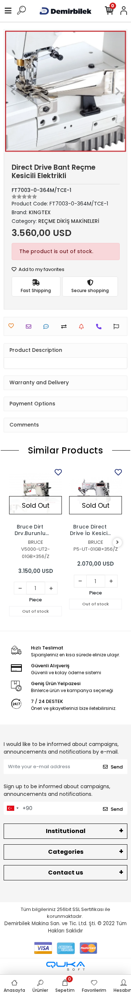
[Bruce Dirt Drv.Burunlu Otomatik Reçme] (35, 493)
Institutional (66, 831)
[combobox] (12, 808)
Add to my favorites (40, 269)
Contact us (65, 872)
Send (117, 766)
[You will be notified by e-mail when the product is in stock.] (83, 326)
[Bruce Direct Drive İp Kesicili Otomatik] (95, 493)
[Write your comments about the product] (47, 326)
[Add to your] (65, 326)
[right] (117, 542)
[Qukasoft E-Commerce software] (65, 966)
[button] (13, 91)
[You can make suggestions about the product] (118, 326)
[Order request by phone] (100, 326)
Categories (65, 852)
